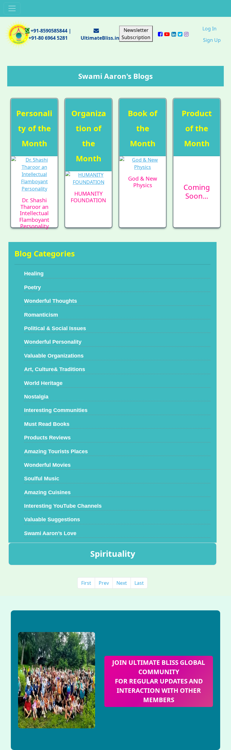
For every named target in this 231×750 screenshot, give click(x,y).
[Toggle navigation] (12, 8)
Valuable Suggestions (52, 519)
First (86, 583)
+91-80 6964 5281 (48, 38)
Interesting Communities (56, 410)
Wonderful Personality (53, 342)
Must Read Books (46, 424)
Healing (34, 274)
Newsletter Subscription (136, 34)
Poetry (32, 287)
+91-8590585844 (49, 30)
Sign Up (212, 40)
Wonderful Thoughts (50, 301)
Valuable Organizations (54, 356)
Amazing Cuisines (47, 492)
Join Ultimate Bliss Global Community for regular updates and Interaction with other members (158, 681)
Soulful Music (41, 479)
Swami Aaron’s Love (50, 533)
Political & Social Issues (55, 328)
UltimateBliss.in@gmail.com (115, 38)
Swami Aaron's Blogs (115, 76)
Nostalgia (36, 397)
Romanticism (41, 315)
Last (139, 583)
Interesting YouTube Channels (63, 506)
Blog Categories (44, 253)
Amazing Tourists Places (56, 451)
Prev (104, 583)
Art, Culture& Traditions (54, 369)
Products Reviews (47, 438)
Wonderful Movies (47, 465)
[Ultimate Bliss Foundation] (19, 33)
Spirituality (112, 553)
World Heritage (43, 383)
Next (121, 583)
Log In (209, 28)
